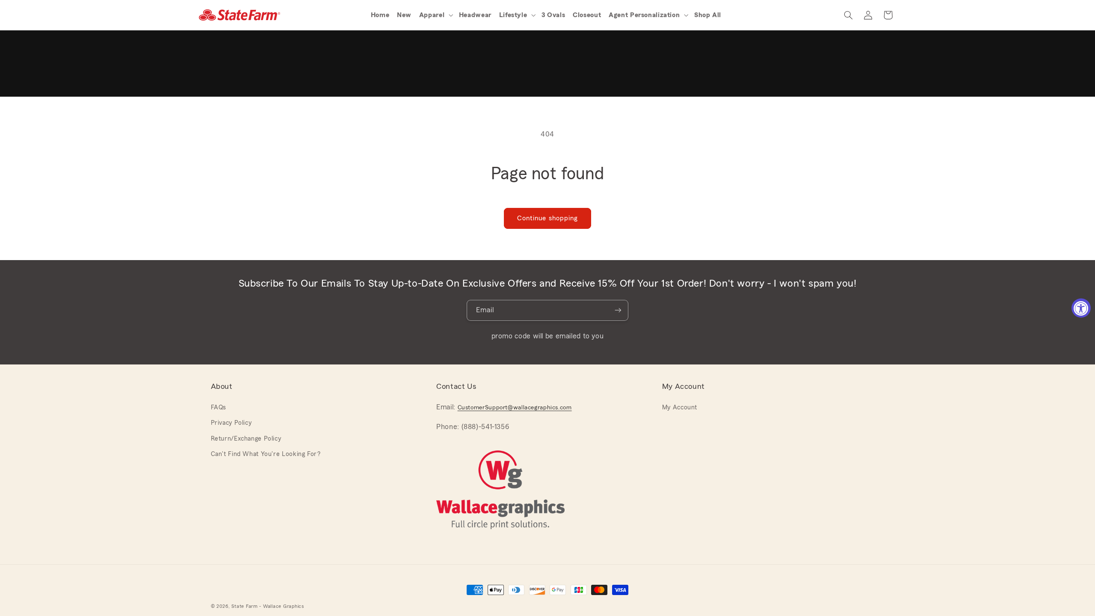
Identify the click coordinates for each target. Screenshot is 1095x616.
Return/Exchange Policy (246, 438)
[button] (437, 14)
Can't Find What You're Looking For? (266, 454)
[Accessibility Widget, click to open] (1081, 308)
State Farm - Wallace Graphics (267, 606)
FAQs (219, 407)
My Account (679, 407)
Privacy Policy (231, 423)
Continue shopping (547, 218)
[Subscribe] (618, 310)
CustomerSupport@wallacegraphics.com (515, 408)
